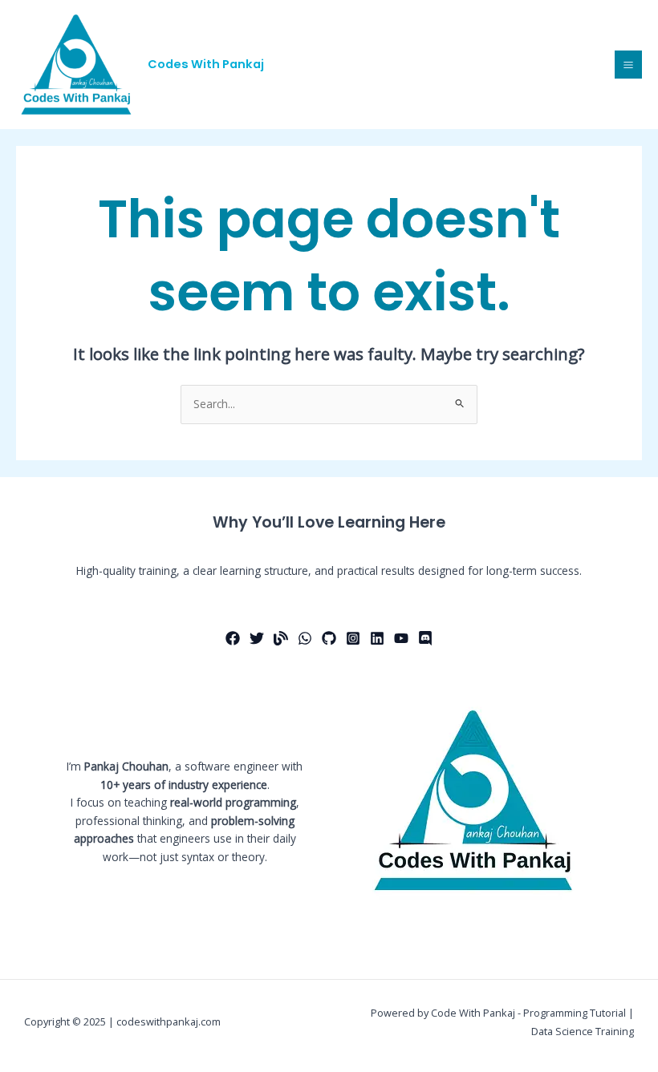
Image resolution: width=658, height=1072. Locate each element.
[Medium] (281, 638)
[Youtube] (401, 638)
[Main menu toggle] (629, 65)
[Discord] (425, 638)
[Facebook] (232, 638)
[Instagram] (353, 638)
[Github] (329, 638)
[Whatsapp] (305, 638)
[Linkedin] (377, 638)
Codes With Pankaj (206, 64)
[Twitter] (257, 638)
